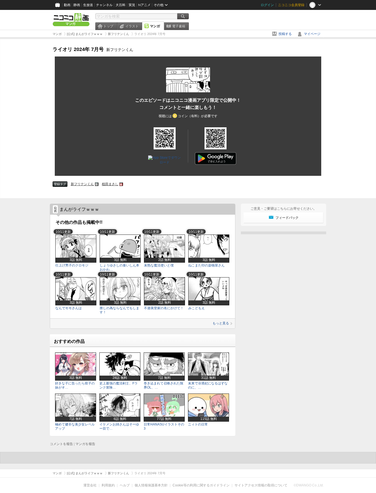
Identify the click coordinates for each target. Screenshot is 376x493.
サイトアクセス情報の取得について (261, 485)
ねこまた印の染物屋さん (206, 265)
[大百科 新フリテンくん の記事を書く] (97, 184)
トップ (108, 26)
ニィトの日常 (198, 424)
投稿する (285, 34)
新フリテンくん (82, 184)
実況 (132, 5)
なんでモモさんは (68, 308)
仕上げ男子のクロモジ (71, 265)
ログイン (267, 5)
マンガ (155, 26)
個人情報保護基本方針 (151, 485)
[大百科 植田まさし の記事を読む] (121, 184)
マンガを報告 (85, 444)
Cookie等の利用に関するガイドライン (201, 485)
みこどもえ (196, 308)
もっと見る (220, 323)
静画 (76, 5)
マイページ (312, 34)
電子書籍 (178, 26)
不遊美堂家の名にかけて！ (164, 308)
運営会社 (90, 485)
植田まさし (110, 184)
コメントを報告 (61, 444)
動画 (67, 5)
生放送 (88, 5)
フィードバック (287, 218)
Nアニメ (144, 5)
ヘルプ (125, 485)
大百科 (121, 5)
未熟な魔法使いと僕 (159, 265)
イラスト (131, 26)
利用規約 (108, 485)
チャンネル (104, 5)
